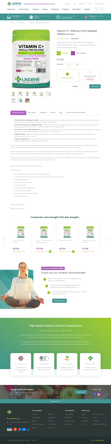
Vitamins (36, 9)
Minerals (45, 9)
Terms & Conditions (98, 414)
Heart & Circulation (70, 421)
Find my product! (59, 301)
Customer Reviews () (75, 112)
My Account (96, 421)
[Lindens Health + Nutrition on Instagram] (99, 393)
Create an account (99, 3)
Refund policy (51, 427)
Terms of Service (52, 424)
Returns (95, 417)
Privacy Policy (85, 421)
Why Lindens (32, 112)
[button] (60, 38)
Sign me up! (81, 392)
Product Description (18, 112)
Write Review (74, 38)
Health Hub (82, 3)
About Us (67, 3)
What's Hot (21, 22)
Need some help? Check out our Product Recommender (39, 3)
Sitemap (34, 440)
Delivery (53, 112)
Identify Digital (100, 440)
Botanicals (55, 9)
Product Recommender (38, 424)
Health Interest (24, 9)
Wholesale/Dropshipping (99, 424)
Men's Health (68, 417)
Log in (89, 3)
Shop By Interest (36, 417)
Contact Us (84, 417)
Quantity (75, 86)
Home (12, 22)
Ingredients (43, 112)
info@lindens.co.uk (14, 418)
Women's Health (69, 414)
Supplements (51, 417)
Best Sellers (77, 9)
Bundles (87, 9)
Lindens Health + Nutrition (22, 440)
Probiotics (65, 9)
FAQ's (74, 3)
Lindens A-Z (11, 9)
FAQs (60, 112)
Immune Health (69, 424)
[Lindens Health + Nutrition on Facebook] (95, 393)
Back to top (55, 401)
